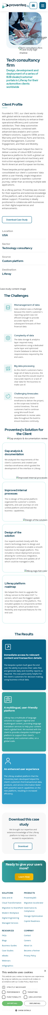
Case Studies (7, 950)
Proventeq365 (30, 897)
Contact (27, 935)
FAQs (4, 935)
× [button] (45, 971)
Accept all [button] (12, 1003)
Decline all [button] (35, 1003)
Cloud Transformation (11, 902)
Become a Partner (32, 950)
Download (23, 846)
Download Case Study (17, 219)
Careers (27, 940)
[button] (24, 1010)
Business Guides (9, 945)
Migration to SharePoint (12, 908)
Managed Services (10, 923)
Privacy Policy (30, 955)
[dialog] (24, 991)
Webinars (6, 960)
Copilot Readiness (32, 921)
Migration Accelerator (33, 902)
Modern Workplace (10, 913)
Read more (33, 982)
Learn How (24, 876)
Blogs (4, 940)
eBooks (5, 955)
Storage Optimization (33, 916)
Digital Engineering (10, 918)
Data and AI (7, 897)
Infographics (7, 965)
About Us (28, 945)
